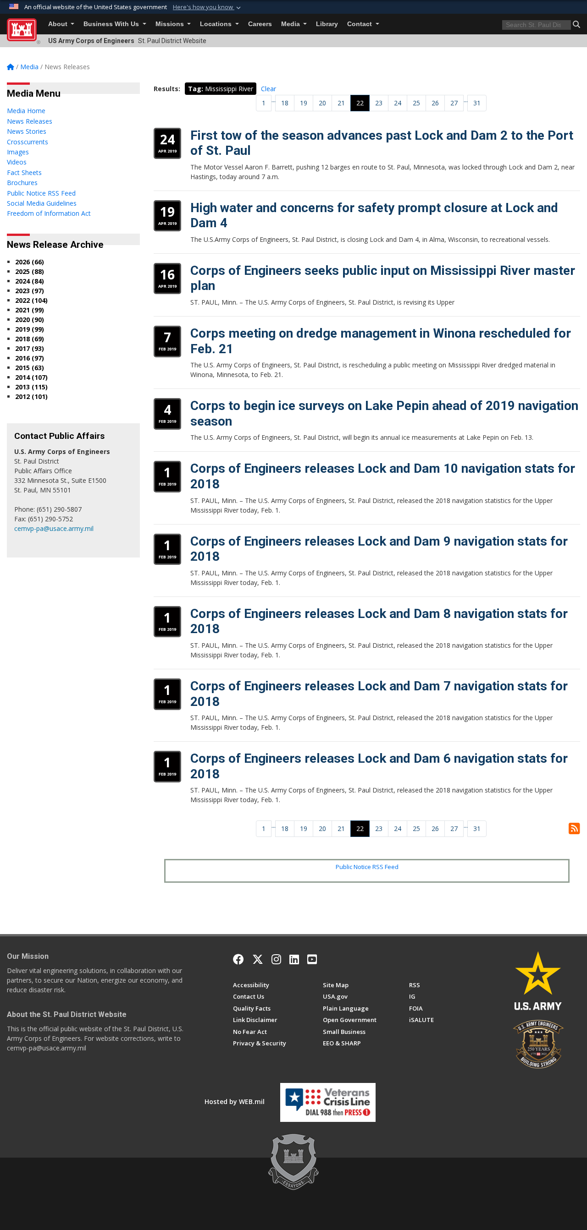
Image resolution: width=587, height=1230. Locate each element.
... (273, 99)
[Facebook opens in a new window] (238, 959)
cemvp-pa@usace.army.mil (54, 528)
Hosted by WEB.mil (235, 1101)
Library (327, 24)
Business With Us (112, 24)
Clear (268, 88)
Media (291, 24)
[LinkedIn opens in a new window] (294, 959)
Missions (170, 24)
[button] (208, 7)
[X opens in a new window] (257, 959)
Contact (360, 24)
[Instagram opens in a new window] (276, 959)
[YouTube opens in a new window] (312, 959)
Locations (216, 24)
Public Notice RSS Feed (367, 867)
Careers (260, 24)
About (58, 24)
